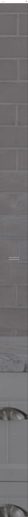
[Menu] (26, 1)
